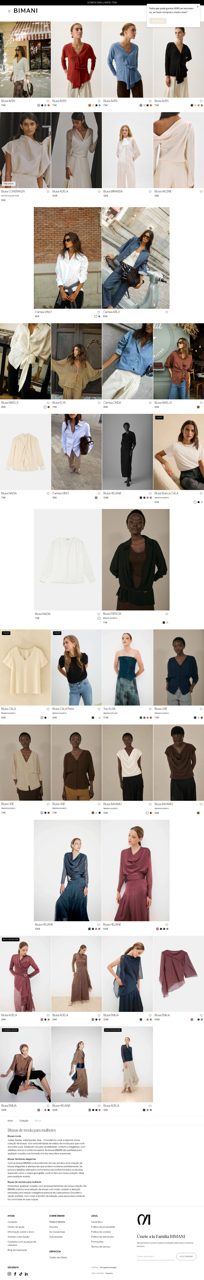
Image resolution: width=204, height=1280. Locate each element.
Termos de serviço (100, 1246)
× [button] (198, 7)
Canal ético (97, 1222)
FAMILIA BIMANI (57, 1222)
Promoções (97, 1241)
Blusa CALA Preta (63, 708)
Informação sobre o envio (21, 1231)
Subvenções (56, 1236)
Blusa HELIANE (112, 493)
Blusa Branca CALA (166, 493)
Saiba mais (158, 20)
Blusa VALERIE (163, 191)
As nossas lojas (57, 1231)
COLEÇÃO (23, 1120)
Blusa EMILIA (111, 1015)
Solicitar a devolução (18, 1236)
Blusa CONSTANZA (13, 191)
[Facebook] (15, 1274)
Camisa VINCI (43, 312)
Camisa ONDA (112, 402)
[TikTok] (20, 1274)
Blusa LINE (161, 708)
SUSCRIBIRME (186, 1256)
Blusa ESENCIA (112, 613)
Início (10, 1120)
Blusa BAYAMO (112, 804)
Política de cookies (101, 1231)
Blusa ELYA (59, 402)
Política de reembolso (102, 1236)
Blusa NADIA (9, 493)
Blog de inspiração (17, 1250)
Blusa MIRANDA (113, 191)
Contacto (12, 1222)
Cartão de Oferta (58, 1257)
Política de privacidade (103, 1227)
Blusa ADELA (60, 191)
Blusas (38, 1120)
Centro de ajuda (16, 1227)
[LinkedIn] (26, 1275)
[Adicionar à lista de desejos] (48, 101)
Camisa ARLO (111, 312)
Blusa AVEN (8, 101)
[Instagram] (9, 1275)
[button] (10, 11)
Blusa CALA (8, 708)
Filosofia (53, 1227)
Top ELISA (109, 708)
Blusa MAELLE (9, 402)
